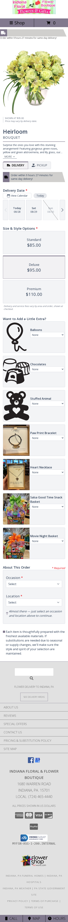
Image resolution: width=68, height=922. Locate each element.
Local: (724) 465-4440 (34, 796)
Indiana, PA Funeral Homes (25, 875)
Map (35, 918)
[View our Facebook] (31, 762)
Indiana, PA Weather (17, 888)
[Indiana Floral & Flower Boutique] (34, 13)
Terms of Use (34, 907)
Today (40, 195)
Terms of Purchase (45, 901)
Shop (20, 23)
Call (12, 918)
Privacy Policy (17, 901)
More (8, 156)
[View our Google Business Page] (37, 762)
